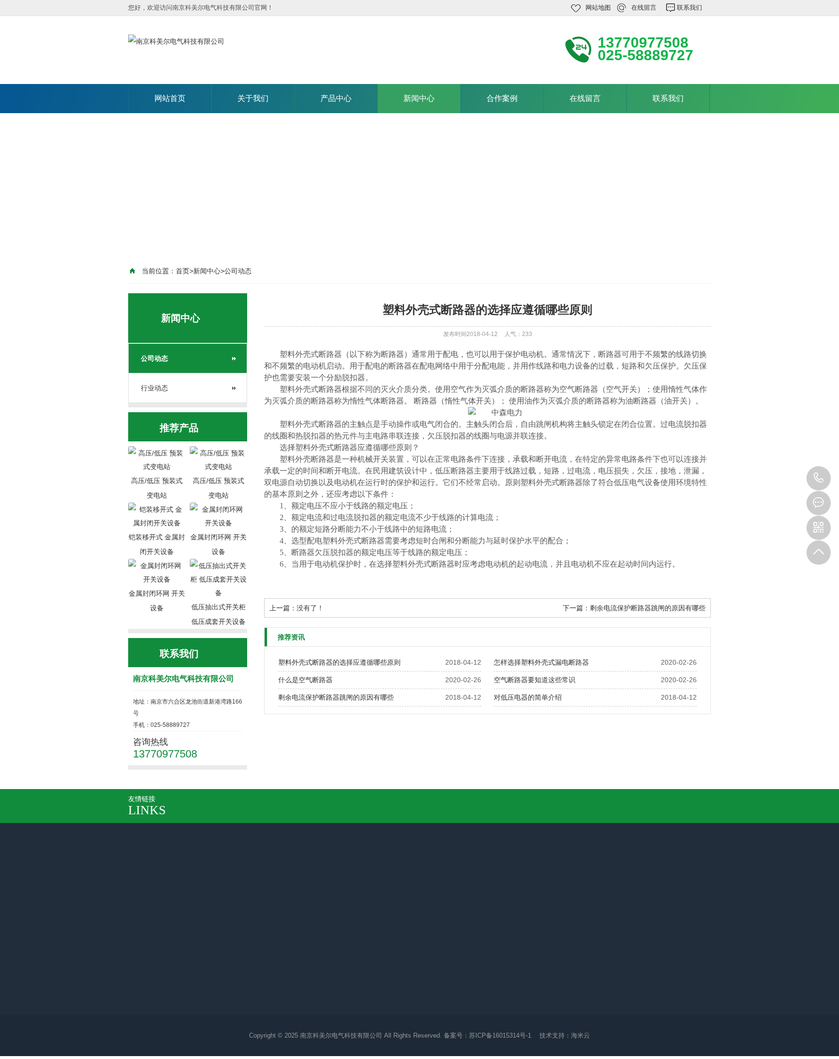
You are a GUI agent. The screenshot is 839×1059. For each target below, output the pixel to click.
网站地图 (598, 7)
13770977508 (818, 478)
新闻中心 (419, 98)
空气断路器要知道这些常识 (534, 680)
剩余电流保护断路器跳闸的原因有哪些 (647, 608)
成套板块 (238, 973)
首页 (182, 271)
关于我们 (252, 98)
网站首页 (169, 98)
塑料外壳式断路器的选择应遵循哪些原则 (339, 662)
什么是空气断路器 (305, 680)
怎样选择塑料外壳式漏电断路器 (541, 662)
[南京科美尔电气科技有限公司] (259, 49)
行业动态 (154, 388)
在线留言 (643, 7)
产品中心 (336, 98)
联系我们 (689, 7)
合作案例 (502, 98)
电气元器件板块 (249, 987)
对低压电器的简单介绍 (528, 697)
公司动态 (238, 271)
